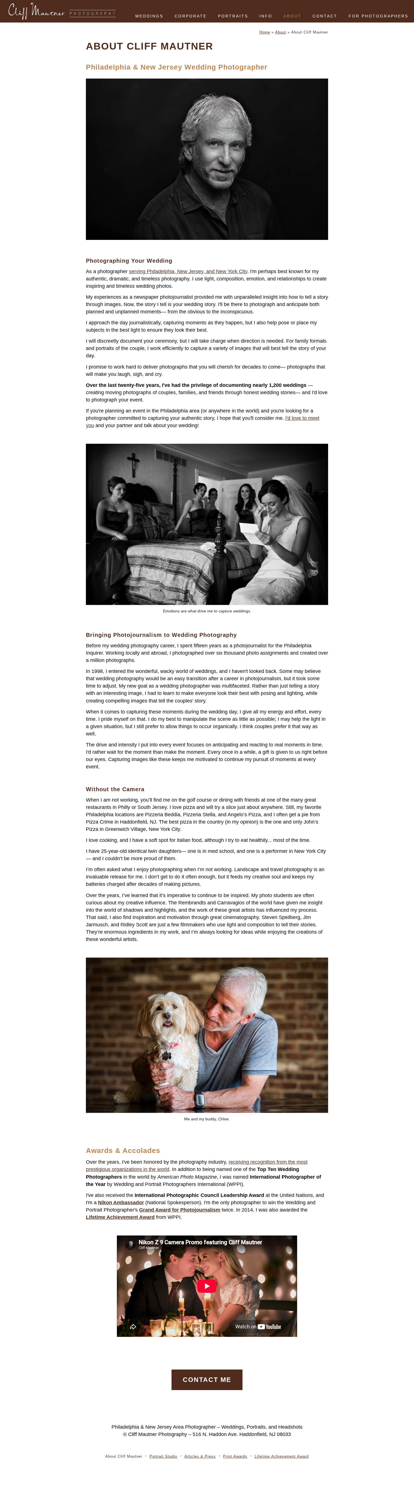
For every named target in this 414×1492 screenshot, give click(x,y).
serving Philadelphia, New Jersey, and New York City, (189, 271)
